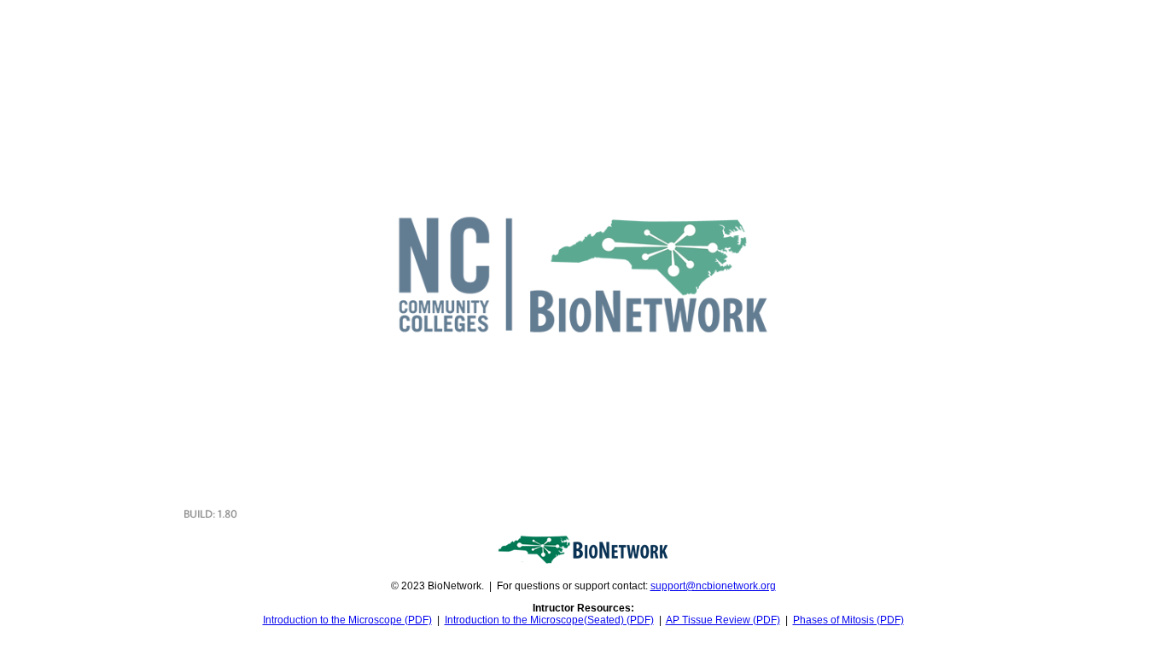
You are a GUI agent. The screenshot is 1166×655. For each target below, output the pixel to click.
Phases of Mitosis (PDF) (848, 620)
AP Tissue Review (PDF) (723, 620)
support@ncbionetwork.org (713, 586)
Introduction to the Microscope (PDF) (347, 620)
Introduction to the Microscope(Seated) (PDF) (549, 620)
